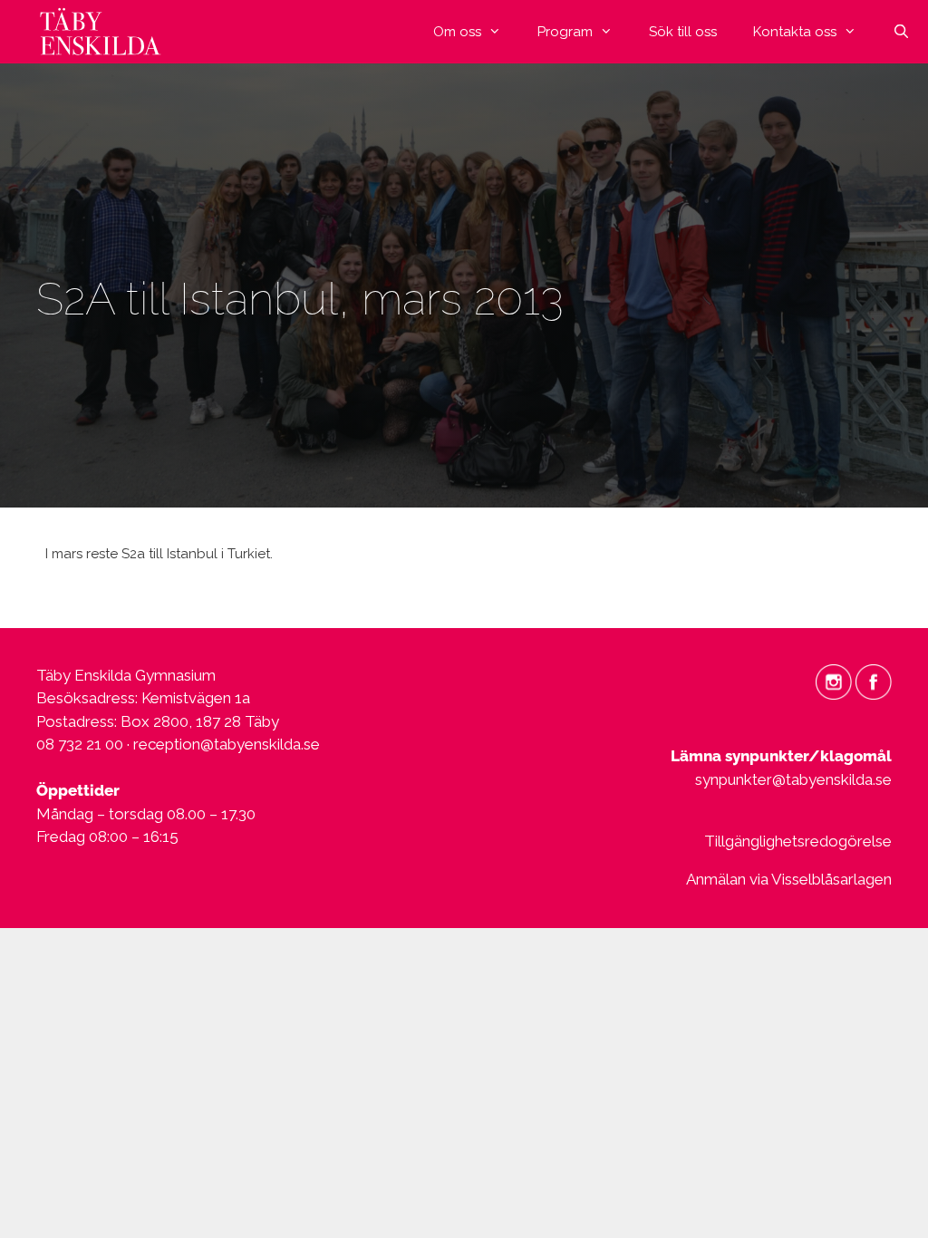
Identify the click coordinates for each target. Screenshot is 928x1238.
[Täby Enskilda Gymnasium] (104, 31)
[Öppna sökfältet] (901, 31)
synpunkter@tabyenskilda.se (793, 779)
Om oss (457, 32)
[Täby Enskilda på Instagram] (834, 681)
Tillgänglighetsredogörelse (798, 841)
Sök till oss (683, 32)
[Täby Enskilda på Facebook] (874, 681)
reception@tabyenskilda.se (226, 744)
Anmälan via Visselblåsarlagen (789, 879)
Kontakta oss (794, 32)
